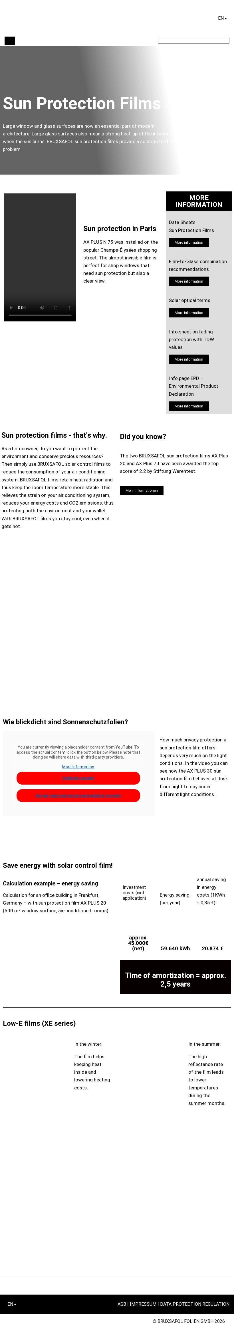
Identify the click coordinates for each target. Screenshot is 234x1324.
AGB (122, 1304)
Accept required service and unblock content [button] (78, 795)
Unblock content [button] (78, 778)
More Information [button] (78, 767)
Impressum (143, 1304)
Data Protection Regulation (194, 1304)
